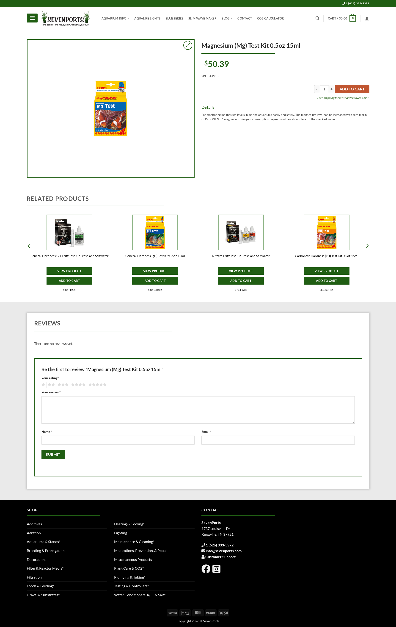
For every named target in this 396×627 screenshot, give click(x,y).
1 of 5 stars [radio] (42, 385)
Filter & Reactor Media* (45, 568)
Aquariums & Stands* (43, 541)
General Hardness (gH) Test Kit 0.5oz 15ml (155, 256)
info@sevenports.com (224, 551)
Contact (244, 18)
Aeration (34, 533)
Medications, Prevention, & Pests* (141, 550)
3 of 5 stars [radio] (62, 385)
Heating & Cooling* (129, 524)
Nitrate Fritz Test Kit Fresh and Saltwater (241, 256)
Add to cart (352, 89)
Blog (225, 18)
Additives (34, 524)
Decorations (36, 559)
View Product (69, 271)
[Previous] (29, 255)
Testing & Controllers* (131, 586)
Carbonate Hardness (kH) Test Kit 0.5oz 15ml (326, 256)
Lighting (120, 533)
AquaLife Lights (147, 18)
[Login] (367, 18)
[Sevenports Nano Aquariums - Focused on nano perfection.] (66, 18)
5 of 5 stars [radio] (97, 385)
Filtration (34, 577)
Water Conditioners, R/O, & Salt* (139, 595)
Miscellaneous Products (133, 559)
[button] (342, 18)
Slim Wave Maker (202, 18)
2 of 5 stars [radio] (50, 385)
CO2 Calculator (270, 18)
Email (206, 432)
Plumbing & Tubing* (129, 577)
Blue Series (174, 18)
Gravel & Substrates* (43, 595)
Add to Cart (69, 281)
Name (46, 432)
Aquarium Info (114, 18)
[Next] (367, 255)
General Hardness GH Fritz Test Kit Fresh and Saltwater (69, 256)
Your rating (50, 378)
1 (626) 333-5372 (357, 3)
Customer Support (220, 556)
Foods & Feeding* (40, 586)
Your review (51, 392)
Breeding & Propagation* (46, 550)
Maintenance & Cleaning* (134, 541)
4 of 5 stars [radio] (78, 385)
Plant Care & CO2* (129, 568)
